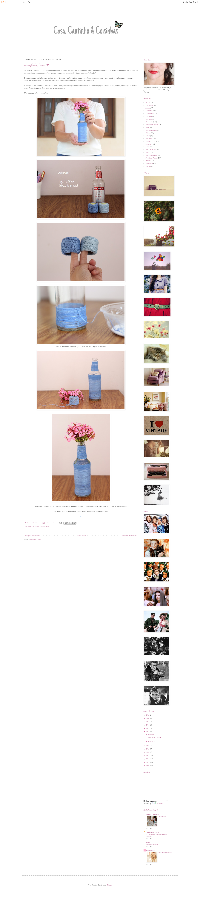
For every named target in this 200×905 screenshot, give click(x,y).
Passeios (148, 160)
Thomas (148, 166)
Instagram (149, 144)
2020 (148, 725)
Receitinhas (149, 163)
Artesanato (36, 526)
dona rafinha (150, 850)
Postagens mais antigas (129, 535)
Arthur (148, 108)
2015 (148, 749)
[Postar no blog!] (67, 523)
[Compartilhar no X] (70, 523)
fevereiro (151, 734)
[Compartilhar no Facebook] (72, 523)
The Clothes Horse (152, 832)
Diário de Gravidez (152, 124)
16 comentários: (52, 523)
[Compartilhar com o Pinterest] (75, 523)
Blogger (109, 885)
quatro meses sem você (165, 852)
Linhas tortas (162, 816)
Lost (147, 147)
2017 (148, 731)
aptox (148, 842)
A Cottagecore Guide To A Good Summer (156, 835)
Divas (147, 127)
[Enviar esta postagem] (60, 523)
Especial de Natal (151, 130)
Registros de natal (152, 844)
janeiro (150, 741)
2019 (148, 728)
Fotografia (149, 138)
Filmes (148, 136)
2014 (148, 752)
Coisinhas (149, 119)
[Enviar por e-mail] (64, 523)
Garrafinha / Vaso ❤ (36, 65)
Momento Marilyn (151, 155)
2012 (148, 759)
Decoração (149, 122)
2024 (148, 718)
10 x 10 (148, 102)
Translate (160, 803)
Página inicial (81, 535)
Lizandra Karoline (152, 814)
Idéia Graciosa (150, 141)
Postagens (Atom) (35, 539)
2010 (148, 765)
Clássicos (149, 116)
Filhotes (148, 133)
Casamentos (150, 113)
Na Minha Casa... (45, 526)
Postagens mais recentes (32, 535)
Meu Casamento (151, 149)
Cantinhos (149, 110)
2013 (148, 755)
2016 (148, 745)
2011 (148, 762)
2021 (148, 721)
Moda (147, 152)
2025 (148, 715)
